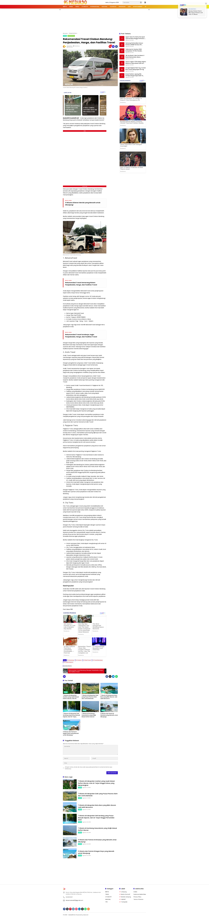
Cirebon (79, 660)
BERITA (107, 892)
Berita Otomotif (125, 894)
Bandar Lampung (126, 897)
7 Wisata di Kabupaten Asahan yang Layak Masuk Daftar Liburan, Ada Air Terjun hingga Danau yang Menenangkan (71, 697)
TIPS (106, 902)
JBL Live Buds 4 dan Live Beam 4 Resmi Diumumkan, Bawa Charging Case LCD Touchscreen (135, 56)
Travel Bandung (98, 660)
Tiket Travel (88, 660)
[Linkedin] (79, 909)
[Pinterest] (70, 909)
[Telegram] (113, 676)
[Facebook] (106, 676)
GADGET (123, 899)
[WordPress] (73, 909)
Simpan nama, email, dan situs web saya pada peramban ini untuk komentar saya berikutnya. (88, 768)
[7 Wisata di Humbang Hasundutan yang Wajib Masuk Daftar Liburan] (90, 706)
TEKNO (107, 894)
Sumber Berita (67, 666)
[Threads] (82, 909)
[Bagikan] (116, 46)
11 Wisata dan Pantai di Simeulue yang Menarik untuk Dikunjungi (109, 715)
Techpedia (124, 902)
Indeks (135, 892)
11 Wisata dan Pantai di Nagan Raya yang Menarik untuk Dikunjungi (71, 733)
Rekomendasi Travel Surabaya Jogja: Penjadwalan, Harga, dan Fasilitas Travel (81, 336)
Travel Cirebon (69, 662)
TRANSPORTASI (71, 35)
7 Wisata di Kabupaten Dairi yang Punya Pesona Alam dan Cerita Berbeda (90, 697)
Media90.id (69, 46)
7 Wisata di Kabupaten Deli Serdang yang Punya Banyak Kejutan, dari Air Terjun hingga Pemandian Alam (71, 715)
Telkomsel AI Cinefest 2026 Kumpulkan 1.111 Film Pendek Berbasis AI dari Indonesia (133, 50)
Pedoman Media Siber (140, 894)
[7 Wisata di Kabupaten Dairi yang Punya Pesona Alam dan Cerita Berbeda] (90, 688)
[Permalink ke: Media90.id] (65, 46)
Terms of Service (138, 899)
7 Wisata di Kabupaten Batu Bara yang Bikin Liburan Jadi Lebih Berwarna (108, 697)
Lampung (124, 892)
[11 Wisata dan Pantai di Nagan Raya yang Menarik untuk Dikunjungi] (71, 724)
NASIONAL (108, 899)
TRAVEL (64, 35)
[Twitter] (110, 676)
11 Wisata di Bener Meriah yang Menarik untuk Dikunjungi (82, 204)
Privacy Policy (137, 897)
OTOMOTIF (108, 897)
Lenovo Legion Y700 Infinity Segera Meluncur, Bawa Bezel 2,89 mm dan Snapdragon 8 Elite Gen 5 (135, 62)
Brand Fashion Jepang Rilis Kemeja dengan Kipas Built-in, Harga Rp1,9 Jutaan (134, 74)
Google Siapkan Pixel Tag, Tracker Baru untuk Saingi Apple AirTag (135, 68)
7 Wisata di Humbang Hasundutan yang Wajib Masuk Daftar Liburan (89, 715)
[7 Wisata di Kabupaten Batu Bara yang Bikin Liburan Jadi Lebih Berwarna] (109, 688)
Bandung (71, 660)
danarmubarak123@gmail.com (74, 900)
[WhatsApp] (116, 676)
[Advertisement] (104, 20)
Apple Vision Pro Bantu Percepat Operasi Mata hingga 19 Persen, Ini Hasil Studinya (135, 37)
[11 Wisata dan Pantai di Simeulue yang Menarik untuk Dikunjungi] (109, 706)
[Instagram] (76, 909)
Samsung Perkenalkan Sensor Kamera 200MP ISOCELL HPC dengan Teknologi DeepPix (134, 44)
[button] (140, 2)
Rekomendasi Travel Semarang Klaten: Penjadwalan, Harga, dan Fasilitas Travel (81, 284)
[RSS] (88, 909)
